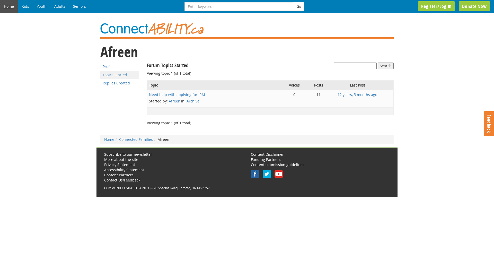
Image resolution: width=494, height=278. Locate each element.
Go (298, 6)
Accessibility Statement (124, 169)
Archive (193, 101)
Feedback (489, 124)
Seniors (79, 6)
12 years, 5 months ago (357, 94)
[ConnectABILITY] (247, 29)
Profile (108, 66)
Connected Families (136, 139)
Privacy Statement (119, 164)
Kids (25, 6)
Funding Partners (266, 159)
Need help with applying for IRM (177, 94)
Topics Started (115, 74)
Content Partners (119, 174)
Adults (59, 6)
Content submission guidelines (277, 164)
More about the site (121, 159)
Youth (42, 6)
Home (9, 6)
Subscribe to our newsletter (128, 154)
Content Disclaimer (267, 154)
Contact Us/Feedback (122, 180)
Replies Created (116, 83)
